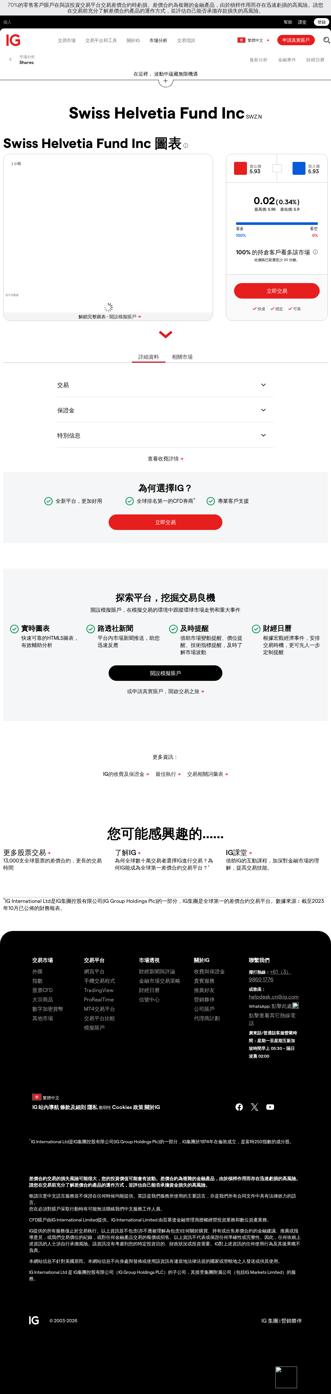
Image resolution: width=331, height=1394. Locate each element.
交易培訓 (186, 40)
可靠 (297, 308)
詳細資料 (148, 357)
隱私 (92, 1107)
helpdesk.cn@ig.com (274, 996)
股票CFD (42, 990)
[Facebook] (239, 1107)
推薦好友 (204, 990)
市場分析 (158, 40)
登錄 (321, 21)
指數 (37, 980)
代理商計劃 (207, 1018)
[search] (326, 40)
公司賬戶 (204, 1009)
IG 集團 (270, 1320)
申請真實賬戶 (296, 40)
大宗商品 (42, 999)
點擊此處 (282, 1006)
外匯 (37, 971)
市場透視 (149, 960)
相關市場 (182, 357)
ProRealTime (99, 999)
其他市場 (42, 1018)
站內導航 (48, 1107)
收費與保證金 (209, 971)
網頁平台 (94, 971)
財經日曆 (315, 59)
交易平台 (94, 960)
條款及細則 (73, 1107)
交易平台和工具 (101, 40)
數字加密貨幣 (47, 1009)
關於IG (133, 40)
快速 (261, 308)
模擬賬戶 (94, 1027)
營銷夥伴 (204, 999)
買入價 (314, 166)
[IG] (13, 40)
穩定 (279, 308)
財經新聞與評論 (157, 971)
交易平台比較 (99, 1018)
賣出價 (255, 166)
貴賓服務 (204, 980)
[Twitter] (255, 1107)
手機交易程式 (99, 980)
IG (34, 1107)
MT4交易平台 (99, 1009)
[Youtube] (270, 1107)
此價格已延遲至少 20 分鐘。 (277, 260)
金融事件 (287, 59)
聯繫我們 (259, 960)
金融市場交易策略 (159, 980)
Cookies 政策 (128, 1107)
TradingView (98, 990)
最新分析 (259, 59)
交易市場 (67, 40)
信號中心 (149, 999)
